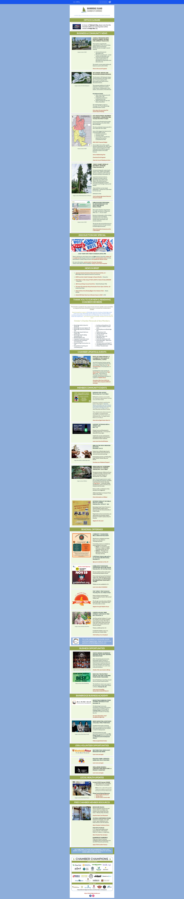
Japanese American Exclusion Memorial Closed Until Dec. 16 (90, 273)
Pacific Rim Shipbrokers (77, 316)
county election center (100, 258)
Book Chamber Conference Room (101, 825)
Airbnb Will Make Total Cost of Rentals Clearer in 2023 (88, 295)
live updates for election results (99, 259)
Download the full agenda (99, 157)
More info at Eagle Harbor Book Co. (101, 420)
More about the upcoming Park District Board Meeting (100, 111)
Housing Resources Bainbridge (91, 315)
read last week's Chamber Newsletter (93, 262)
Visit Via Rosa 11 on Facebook (100, 634)
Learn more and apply (98, 754)
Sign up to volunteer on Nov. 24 (100, 562)
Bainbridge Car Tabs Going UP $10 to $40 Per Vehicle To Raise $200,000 (93, 279)
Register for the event (98, 520)
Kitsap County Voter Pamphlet (99, 263)
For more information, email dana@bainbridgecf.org (99, 716)
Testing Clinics (99, 796)
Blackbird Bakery (106, 313)
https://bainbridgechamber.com (92, 893)
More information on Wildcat (100, 497)
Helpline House (102, 377)
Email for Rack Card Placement (100, 815)
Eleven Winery (96, 372)
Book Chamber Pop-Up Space (100, 834)
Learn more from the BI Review (100, 441)
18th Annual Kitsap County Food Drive (85, 284)
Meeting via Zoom (105, 160)
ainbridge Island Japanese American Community (88, 274)
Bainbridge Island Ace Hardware (95, 312)
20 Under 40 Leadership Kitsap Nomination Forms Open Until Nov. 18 (92, 286)
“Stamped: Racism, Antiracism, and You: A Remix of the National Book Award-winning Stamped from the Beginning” (102, 406)
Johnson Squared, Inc (105, 315)
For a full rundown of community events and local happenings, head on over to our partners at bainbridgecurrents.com (96, 641)
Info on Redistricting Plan (99, 154)
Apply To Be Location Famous (100, 844)
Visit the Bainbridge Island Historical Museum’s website (102, 197)
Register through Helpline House (101, 606)
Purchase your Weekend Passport (101, 462)
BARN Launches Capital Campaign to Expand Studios (88, 277)
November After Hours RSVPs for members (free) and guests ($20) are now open (101, 382)
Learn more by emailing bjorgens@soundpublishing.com (101, 690)
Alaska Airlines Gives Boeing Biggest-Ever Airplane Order (89, 290)
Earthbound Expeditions (78, 315)
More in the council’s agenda (100, 68)
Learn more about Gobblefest (100, 587)
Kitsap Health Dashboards (102, 794)
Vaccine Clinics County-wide (103, 797)
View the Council (97, 160)
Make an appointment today (100, 740)
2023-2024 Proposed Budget (100, 142)
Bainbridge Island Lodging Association (92, 313)
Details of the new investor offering (101, 670)
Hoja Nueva (97, 483)
